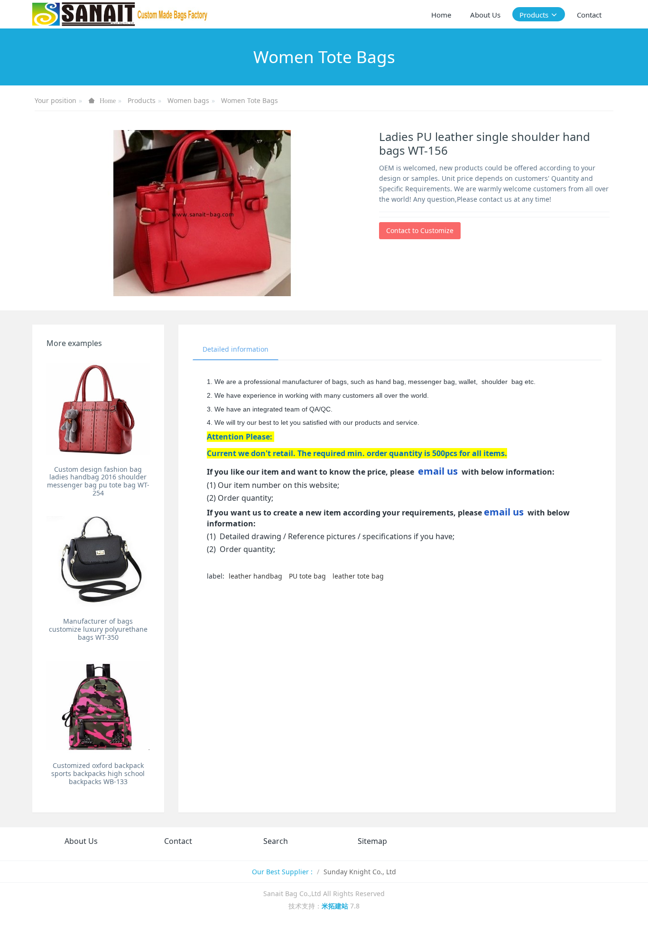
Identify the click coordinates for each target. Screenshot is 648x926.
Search (275, 841)
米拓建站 (336, 905)
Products (142, 100)
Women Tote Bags (249, 100)
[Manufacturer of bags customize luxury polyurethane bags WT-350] (97, 561)
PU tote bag (307, 575)
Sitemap (372, 841)
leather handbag (255, 575)
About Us (81, 841)
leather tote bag (358, 575)
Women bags (188, 100)
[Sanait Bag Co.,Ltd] (120, 14)
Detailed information (235, 349)
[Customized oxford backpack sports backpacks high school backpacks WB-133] (97, 705)
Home (441, 14)
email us (438, 471)
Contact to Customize (420, 230)
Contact (178, 841)
